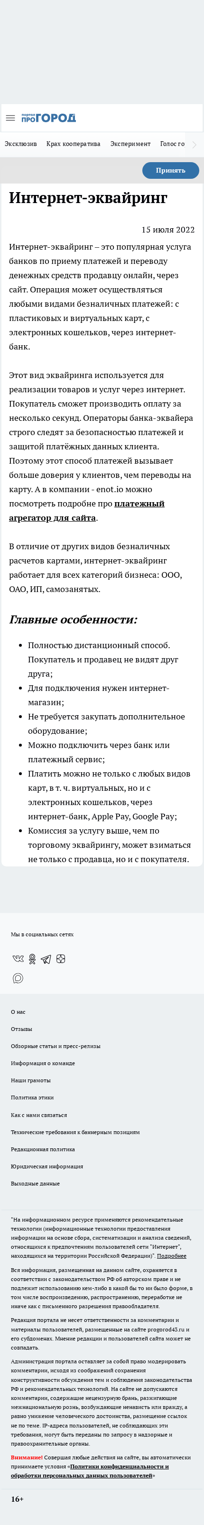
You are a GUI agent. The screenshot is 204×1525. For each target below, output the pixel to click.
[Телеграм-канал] (46, 959)
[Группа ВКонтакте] (18, 959)
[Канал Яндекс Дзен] (61, 959)
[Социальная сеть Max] (18, 978)
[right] (194, 144)
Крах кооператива (73, 143)
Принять (170, 170)
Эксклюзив (21, 143)
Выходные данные (35, 1183)
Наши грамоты (31, 1080)
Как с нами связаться (39, 1114)
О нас (18, 1011)
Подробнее (171, 1255)
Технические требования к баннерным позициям (75, 1132)
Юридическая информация (47, 1166)
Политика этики (32, 1097)
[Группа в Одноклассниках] (32, 959)
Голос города (179, 143)
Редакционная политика (43, 1149)
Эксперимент (131, 143)
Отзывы (21, 1028)
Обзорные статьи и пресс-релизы (56, 1045)
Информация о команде (43, 1063)
